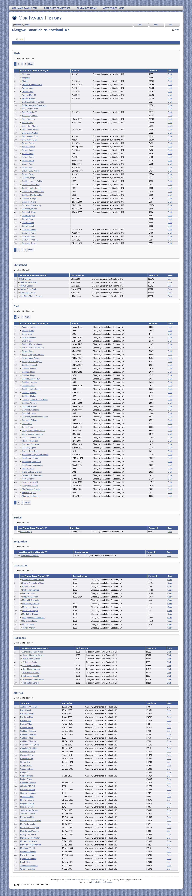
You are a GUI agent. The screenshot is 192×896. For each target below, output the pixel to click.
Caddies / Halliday (28, 731)
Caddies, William (29, 403)
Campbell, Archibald (30, 410)
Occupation (79, 576)
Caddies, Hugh (28, 178)
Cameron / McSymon (29, 745)
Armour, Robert (28, 98)
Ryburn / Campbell (28, 858)
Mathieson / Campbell (29, 827)
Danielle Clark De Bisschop (101, 882)
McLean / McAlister (28, 841)
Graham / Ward (26, 796)
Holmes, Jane (28, 468)
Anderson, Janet (29, 327)
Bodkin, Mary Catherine (32, 344)
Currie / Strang (26, 776)
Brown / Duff (25, 721)
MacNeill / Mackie (28, 824)
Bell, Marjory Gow (30, 136)
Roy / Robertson (27, 855)
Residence (81, 648)
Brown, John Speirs (28, 289)
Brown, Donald (28, 147)
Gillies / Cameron (27, 789)
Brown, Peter (27, 174)
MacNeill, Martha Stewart (31, 296)
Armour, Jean (27, 88)
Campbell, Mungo (29, 209)
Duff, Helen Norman (30, 590)
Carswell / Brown (27, 752)
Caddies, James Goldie (32, 181)
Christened (76, 275)
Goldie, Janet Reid (30, 451)
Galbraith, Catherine (30, 444)
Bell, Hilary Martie (30, 126)
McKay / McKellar (28, 834)
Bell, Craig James (30, 116)
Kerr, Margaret (28, 479)
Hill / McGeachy (27, 800)
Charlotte (26, 74)
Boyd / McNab (26, 717)
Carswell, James (29, 229)
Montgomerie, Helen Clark (33, 617)
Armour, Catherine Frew (32, 85)
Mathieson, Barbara (30, 604)
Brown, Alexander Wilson (33, 348)
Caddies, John (28, 386)
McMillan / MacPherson (30, 845)
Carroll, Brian (27, 219)
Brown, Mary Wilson (30, 171)
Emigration (80, 552)
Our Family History (40, 18)
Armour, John (27, 91)
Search (18, 25)
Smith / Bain (25, 862)
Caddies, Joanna (29, 382)
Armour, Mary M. (29, 95)
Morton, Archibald (29, 621)
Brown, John (27, 164)
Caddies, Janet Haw (30, 185)
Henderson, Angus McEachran (35, 455)
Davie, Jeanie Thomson (32, 434)
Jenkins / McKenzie (29, 810)
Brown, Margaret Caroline (33, 355)
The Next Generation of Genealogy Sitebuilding (85, 880)
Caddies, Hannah (29, 368)
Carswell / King (26, 758)
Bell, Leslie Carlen (30, 133)
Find (139, 25)
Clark (170, 74)
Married (66, 703)
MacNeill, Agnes (29, 492)
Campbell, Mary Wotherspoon (35, 417)
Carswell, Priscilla (30, 240)
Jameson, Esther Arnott (32, 475)
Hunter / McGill (26, 807)
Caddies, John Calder (31, 188)
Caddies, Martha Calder (32, 195)
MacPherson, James (30, 555)
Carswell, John (28, 236)
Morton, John (28, 624)
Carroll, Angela (28, 216)
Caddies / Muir (26, 738)
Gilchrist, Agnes (29, 448)
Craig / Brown (26, 765)
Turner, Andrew (28, 628)
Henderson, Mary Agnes (32, 465)
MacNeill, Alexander (30, 600)
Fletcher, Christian (30, 441)
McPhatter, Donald (30, 614)
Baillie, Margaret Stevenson (34, 105)
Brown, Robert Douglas (32, 361)
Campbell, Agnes (29, 406)
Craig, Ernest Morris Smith (33, 430)
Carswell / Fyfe (26, 755)
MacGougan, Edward (31, 489)
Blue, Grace (27, 341)
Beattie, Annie (28, 330)
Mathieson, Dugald (30, 607)
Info (170, 25)
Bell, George (27, 122)
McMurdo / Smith (27, 848)
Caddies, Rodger (29, 198)
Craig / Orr (24, 772)
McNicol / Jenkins (28, 852)
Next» (30, 64)
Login (27, 25)
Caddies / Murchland (29, 741)
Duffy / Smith (26, 779)
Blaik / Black (25, 710)
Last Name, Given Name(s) (33, 70)
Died (73, 323)
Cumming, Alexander (31, 666)
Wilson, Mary (26, 531)
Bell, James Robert (30, 129)
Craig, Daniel (27, 427)
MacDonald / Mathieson (30, 821)
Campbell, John (29, 413)
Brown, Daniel (28, 143)
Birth (74, 70)
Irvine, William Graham (32, 472)
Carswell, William (29, 420)
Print (177, 29)
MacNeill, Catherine (30, 496)
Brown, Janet (27, 153)
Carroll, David (28, 222)
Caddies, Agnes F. (30, 365)
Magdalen (26, 78)
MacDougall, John (30, 597)
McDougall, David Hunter (33, 679)
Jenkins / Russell (27, 814)
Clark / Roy (25, 762)
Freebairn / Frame (28, 783)
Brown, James (28, 150)
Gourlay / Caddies (28, 793)
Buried (73, 528)
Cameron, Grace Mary (31, 205)
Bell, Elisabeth (28, 119)
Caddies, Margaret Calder (33, 191)
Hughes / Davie (27, 803)
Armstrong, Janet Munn (32, 652)
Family (24, 703)
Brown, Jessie (28, 160)
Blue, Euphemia (29, 337)
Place (21, 39)
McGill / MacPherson (29, 831)
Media (156, 25)
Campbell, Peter (29, 212)
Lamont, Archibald (30, 482)
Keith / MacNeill (27, 817)
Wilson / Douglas (27, 869)
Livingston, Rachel (30, 486)
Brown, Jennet (28, 157)
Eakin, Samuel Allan (31, 437)
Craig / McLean (26, 769)
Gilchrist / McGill (27, 786)
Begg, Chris (27, 334)
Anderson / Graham (28, 707)
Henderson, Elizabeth (31, 461)
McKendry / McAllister (30, 838)
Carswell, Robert (29, 243)
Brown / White (26, 724)
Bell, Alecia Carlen (30, 109)
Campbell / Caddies (28, 748)
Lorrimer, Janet (28, 593)
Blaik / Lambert (26, 714)
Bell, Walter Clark (29, 140)
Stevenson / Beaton (29, 865)
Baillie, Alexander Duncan (33, 102)
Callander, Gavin (29, 202)
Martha (25, 81)
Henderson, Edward (30, 458)
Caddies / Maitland (28, 734)
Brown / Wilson (26, 727)
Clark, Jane (27, 424)
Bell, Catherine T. (29, 112)
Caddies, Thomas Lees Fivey (35, 399)
